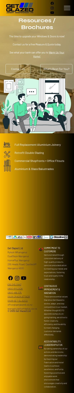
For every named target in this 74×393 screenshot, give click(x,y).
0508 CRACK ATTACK (19, 296)
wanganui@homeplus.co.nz (22, 308)
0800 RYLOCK (15, 288)
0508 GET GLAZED (18, 300)
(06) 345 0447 (14, 284)
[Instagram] (52, 8)
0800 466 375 (15, 292)
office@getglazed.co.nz (20, 304)
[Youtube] (52, 13)
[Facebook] (52, 3)
